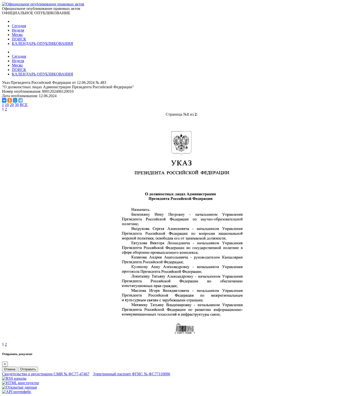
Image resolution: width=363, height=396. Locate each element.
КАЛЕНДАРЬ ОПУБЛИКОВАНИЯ (42, 43)
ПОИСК (19, 39)
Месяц (17, 35)
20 (12, 105)
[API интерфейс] (16, 392)
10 (7, 105)
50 (17, 105)
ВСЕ (24, 105)
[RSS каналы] (14, 378)
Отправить (28, 369)
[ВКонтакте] (4, 100)
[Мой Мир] (15, 100)
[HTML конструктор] (20, 383)
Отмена (9, 369)
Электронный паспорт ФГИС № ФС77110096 (131, 374)
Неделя (18, 30)
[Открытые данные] (19, 387)
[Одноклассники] (9, 100)
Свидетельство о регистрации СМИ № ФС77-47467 (45, 374)
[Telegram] (20, 100)
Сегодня (19, 26)
